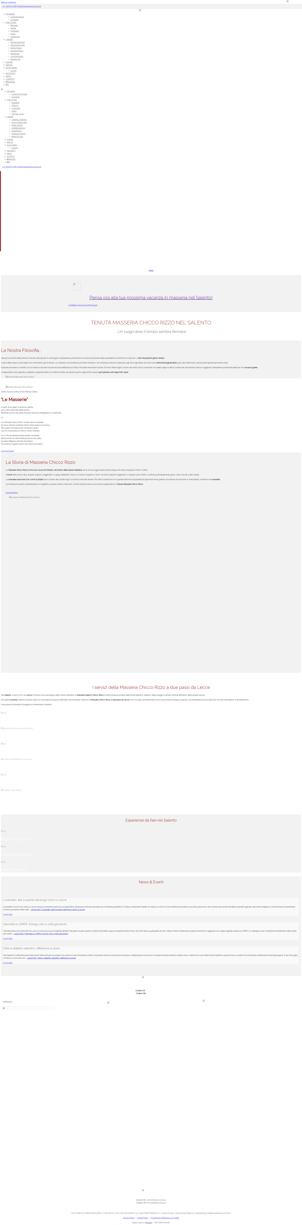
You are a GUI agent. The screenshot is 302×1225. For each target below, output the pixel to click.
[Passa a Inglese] (10, 82)
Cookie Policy (142, 1218)
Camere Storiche (17, 42)
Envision (148, 1222)
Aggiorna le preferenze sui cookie (164, 1218)
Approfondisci (12, 492)
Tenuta (13, 28)
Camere (9, 39)
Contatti (10, 79)
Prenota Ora (15, 59)
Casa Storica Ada (17, 45)
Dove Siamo (11, 68)
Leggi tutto (58, 909)
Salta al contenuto (8, 2)
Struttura (11, 22)
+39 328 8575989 (41, 983)
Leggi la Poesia (7, 451)
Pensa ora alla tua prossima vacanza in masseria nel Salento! (151, 297)
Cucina (9, 62)
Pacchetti (10, 73)
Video (12, 34)
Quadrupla (14, 54)
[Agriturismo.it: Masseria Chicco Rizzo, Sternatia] (222, 1001)
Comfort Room (16, 56)
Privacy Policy (129, 1218)
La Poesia (14, 20)
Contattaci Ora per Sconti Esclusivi (82, 305)
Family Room (16, 48)
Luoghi (13, 71)
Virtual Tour (15, 37)
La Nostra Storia (17, 17)
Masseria (14, 25)
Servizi (9, 65)
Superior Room (16, 51)
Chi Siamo (10, 14)
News (8, 76)
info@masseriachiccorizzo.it (61, 983)
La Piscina (14, 31)
